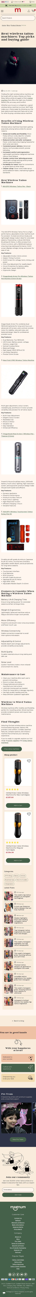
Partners (18, 1252)
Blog (8, 25)
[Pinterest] (25, 1274)
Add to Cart (18, 805)
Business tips (9, 880)
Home (4, 25)
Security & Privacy (18, 1245)
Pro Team (18, 1241)
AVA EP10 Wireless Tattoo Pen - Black (17, 186)
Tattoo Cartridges (18, 1260)
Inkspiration (9, 884)
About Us (18, 1237)
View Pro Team (18, 1139)
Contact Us (18, 1218)
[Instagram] (10, 1274)
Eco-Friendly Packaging (18, 1248)
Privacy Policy (24, 1288)
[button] (2, 11)
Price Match (18, 1229)
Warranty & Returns (18, 1222)
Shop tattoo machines (11, 749)
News (16, 876)
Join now (18, 1195)
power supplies (13, 740)
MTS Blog (8, 876)
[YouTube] (21, 1274)
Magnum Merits (18, 1227)
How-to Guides (21, 880)
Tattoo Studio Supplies (18, 1266)
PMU (18, 1268)
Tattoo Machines (18, 1264)
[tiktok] (13, 1274)
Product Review (16, 25)
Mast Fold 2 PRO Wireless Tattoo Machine (18, 360)
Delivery (18, 1220)
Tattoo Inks (18, 1262)
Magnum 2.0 (18, 1250)
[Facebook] (17, 1274)
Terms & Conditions (18, 1243)
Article (22, 876)
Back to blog (19, 1021)
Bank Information (18, 1225)
